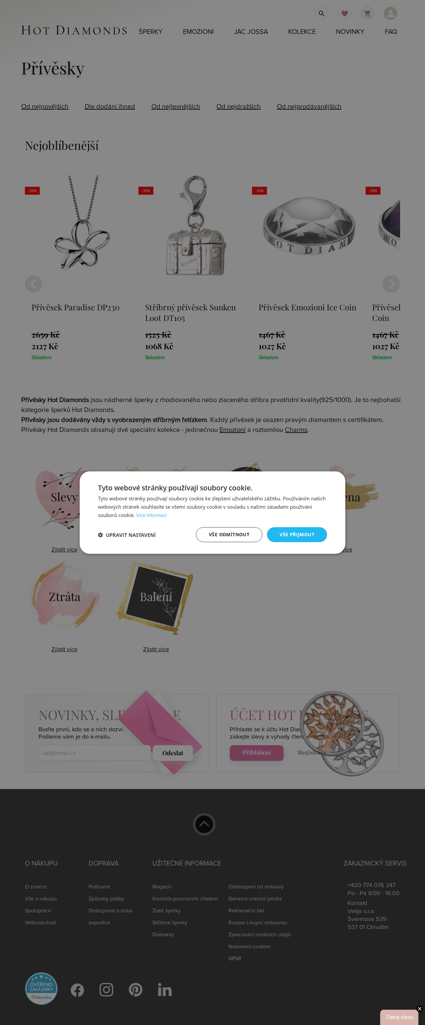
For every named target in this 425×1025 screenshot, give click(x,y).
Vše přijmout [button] (297, 534)
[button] (127, 534)
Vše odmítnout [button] (229, 534)
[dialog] (212, 512)
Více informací (151, 515)
